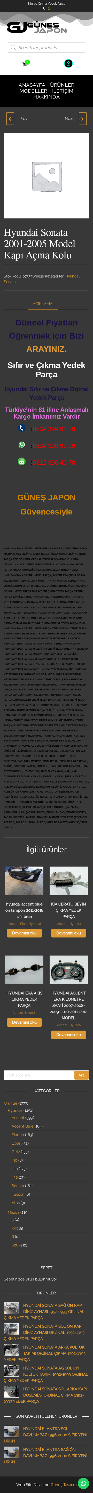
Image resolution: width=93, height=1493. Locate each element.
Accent (62, 924)
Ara (81, 1075)
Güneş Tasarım (64, 1484)
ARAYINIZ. (46, 349)
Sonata (10, 282)
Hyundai (72, 276)
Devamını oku (24, 933)
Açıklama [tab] (42, 303)
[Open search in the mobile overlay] (46, 47)
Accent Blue (18, 924)
